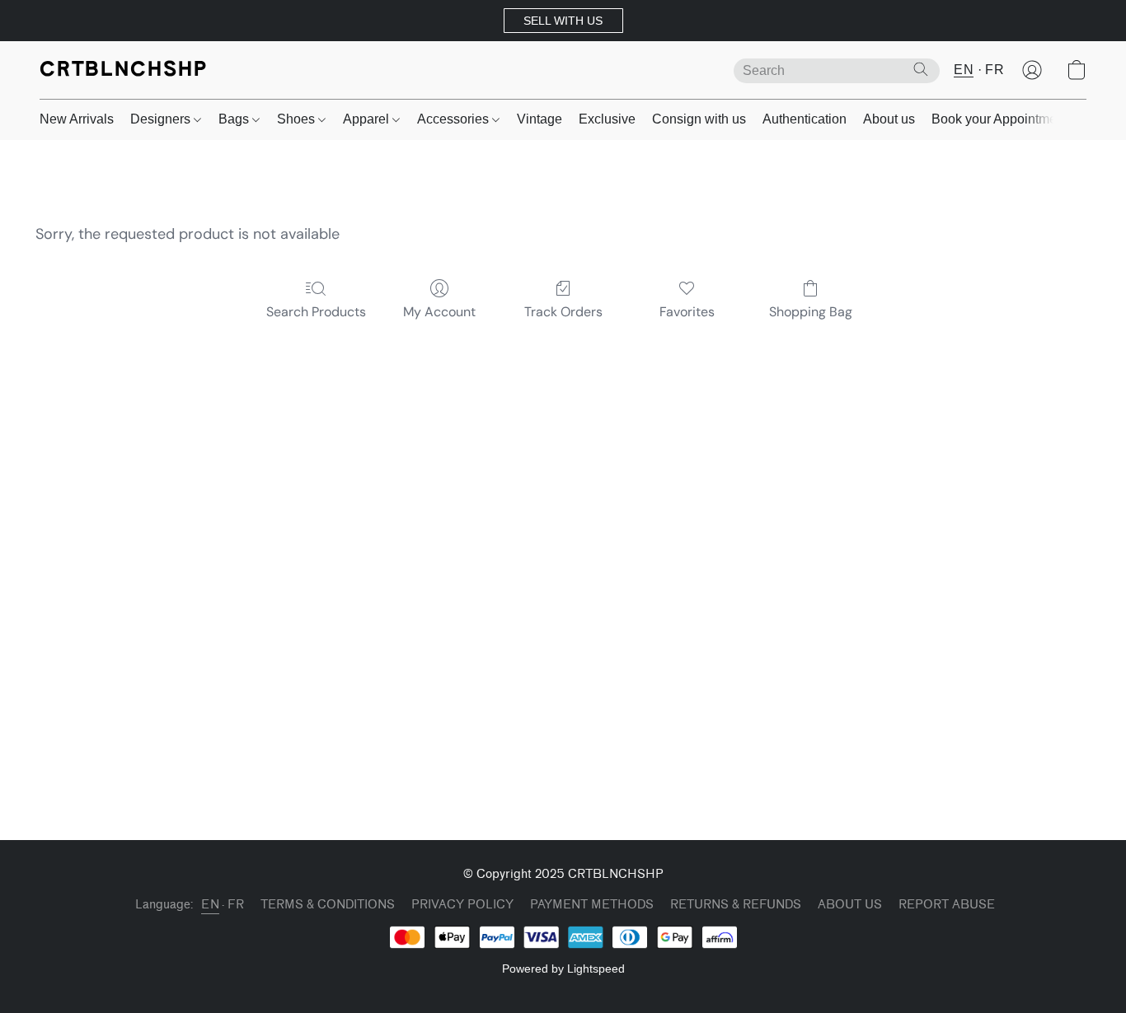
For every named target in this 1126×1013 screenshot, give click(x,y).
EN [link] (210, 905)
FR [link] (236, 905)
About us (889, 119)
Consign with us (699, 119)
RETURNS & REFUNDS (735, 905)
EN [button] (964, 70)
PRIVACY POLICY (462, 905)
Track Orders (563, 311)
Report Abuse (946, 905)
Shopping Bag (810, 311)
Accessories (454, 119)
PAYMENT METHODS (592, 905)
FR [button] (994, 70)
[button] (563, 20)
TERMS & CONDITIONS (327, 905)
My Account (439, 311)
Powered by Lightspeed (563, 968)
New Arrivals (77, 119)
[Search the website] (920, 69)
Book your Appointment (999, 119)
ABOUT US (850, 905)
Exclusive (607, 119)
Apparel (367, 119)
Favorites (687, 311)
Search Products (316, 311)
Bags (235, 119)
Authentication (804, 119)
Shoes (297, 119)
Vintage (539, 119)
